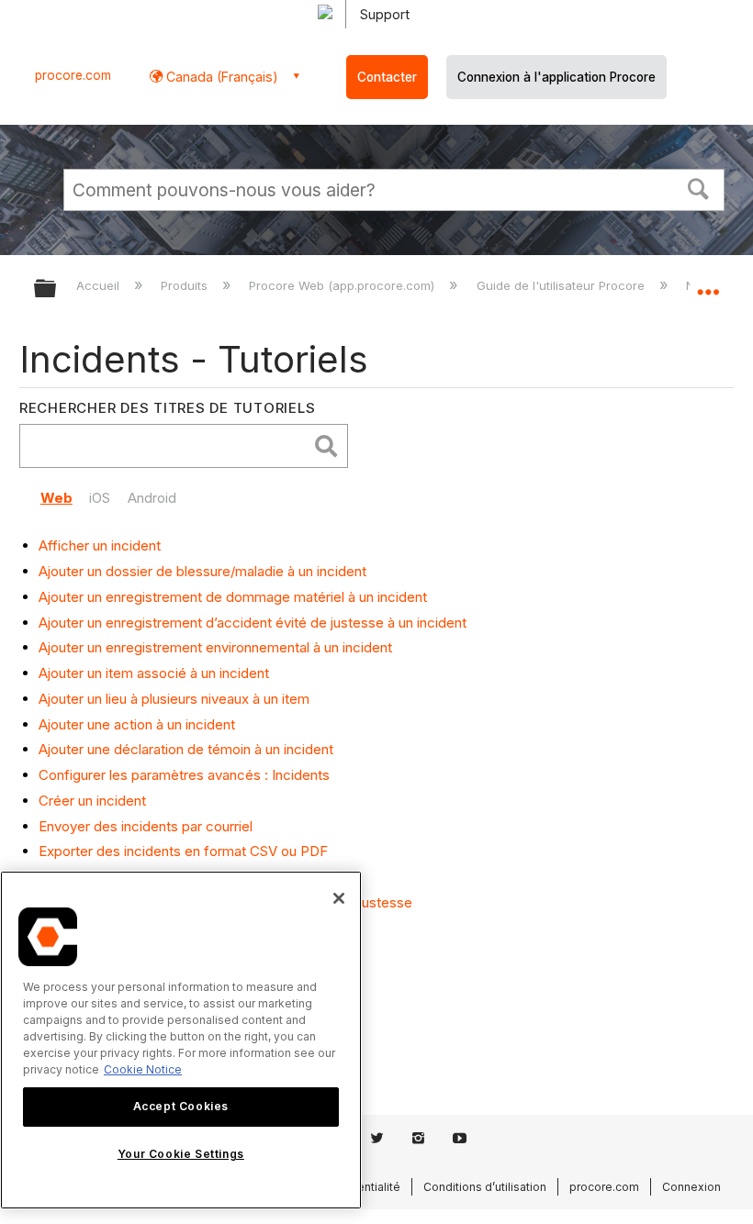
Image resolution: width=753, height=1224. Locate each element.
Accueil (99, 285)
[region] (181, 1040)
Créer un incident (92, 800)
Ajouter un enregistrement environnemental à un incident (215, 647)
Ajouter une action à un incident (137, 724)
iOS (99, 497)
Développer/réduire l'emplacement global (708, 282)
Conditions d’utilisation (484, 1187)
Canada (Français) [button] (220, 76)
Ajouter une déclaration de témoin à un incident (186, 749)
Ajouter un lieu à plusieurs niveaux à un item (174, 698)
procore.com (73, 75)
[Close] (339, 898)
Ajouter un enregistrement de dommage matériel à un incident (233, 597)
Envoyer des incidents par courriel (146, 826)
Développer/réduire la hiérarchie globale (57, 289)
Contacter (387, 77)
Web (56, 497)
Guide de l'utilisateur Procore (562, 285)
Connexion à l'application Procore (556, 77)
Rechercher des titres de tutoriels (167, 408)
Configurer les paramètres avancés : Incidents (184, 775)
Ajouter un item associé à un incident (154, 673)
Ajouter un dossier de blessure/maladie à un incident (202, 571)
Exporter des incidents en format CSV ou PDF (183, 851)
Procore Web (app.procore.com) (343, 285)
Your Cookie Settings (181, 1154)
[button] (699, 187)
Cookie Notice (143, 1069)
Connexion (691, 1187)
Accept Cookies (181, 1106)
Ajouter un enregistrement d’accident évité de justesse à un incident (252, 622)
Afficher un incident (100, 545)
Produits (186, 285)
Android (152, 497)
